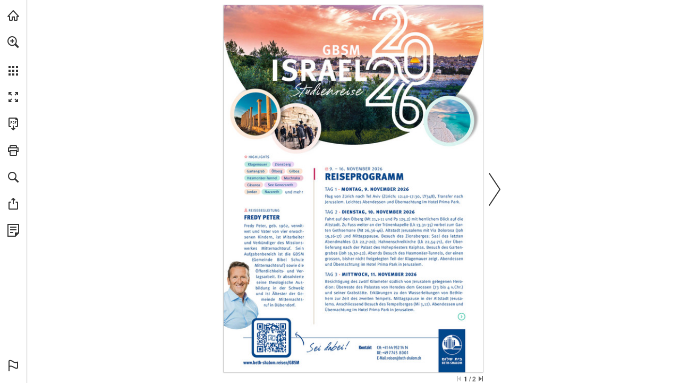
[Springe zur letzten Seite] (481, 378)
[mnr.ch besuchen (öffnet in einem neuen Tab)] (13, 15)
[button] (13, 42)
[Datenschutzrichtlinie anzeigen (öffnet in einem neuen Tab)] (13, 230)
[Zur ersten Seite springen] (459, 378)
